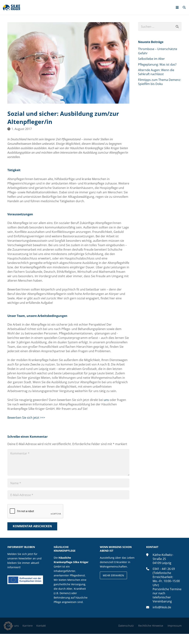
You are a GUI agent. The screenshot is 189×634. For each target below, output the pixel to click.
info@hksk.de (162, 607)
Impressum (175, 626)
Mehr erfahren (113, 575)
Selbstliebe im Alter (151, 59)
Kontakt (41, 626)
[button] (177, 7)
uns (106, 400)
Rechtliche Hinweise (150, 626)
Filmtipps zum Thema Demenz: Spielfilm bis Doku (159, 82)
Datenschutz (126, 626)
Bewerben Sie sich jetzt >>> (26, 418)
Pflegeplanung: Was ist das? (157, 64)
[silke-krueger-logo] (11, 7)
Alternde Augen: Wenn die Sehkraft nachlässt (156, 72)
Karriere (28, 626)
